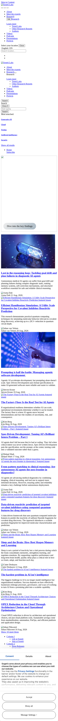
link (9, 19)
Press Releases (18, 646)
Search (5, 101)
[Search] (2, 7)
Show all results (8, 145)
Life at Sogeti (17, 639)
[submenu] (15, 72)
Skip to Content (7, 2)
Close (22, 46)
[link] (7, 4)
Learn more (11, 24)
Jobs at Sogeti (18, 641)
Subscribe (10, 152)
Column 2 (10, 644)
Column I (10, 636)
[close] (5, 7)
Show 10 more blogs (10, 632)
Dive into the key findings (20, 226)
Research (15, 19)
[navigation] (7, 7)
